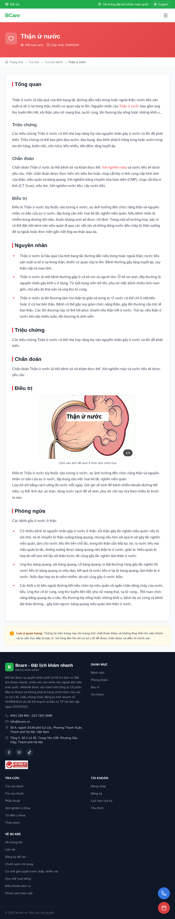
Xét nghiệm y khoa (17, 808)
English (163, 4)
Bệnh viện (97, 672)
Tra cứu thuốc (14, 793)
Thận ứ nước (129, 106)
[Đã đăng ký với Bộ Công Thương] (44, 764)
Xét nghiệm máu (114, 167)
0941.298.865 (19, 715)
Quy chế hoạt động (18, 878)
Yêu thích (97, 808)
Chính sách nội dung (19, 864)
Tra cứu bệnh (14, 786)
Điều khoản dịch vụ (18, 886)
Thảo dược (12, 822)
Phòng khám (99, 680)
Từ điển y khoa (15, 815)
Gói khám (97, 694)
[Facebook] (9, 752)
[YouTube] (19, 752)
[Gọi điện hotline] (164, 893)
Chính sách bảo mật (18, 893)
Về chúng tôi (13, 842)
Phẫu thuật (12, 800)
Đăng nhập (98, 786)
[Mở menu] (165, 15)
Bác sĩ (95, 687)
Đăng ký (96, 793)
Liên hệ (10, 849)
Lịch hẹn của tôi (101, 800)
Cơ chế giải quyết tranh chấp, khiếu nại (31, 871)
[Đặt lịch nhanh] (164, 908)
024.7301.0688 (42, 715)
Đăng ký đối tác (15, 856)
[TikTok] (29, 752)
